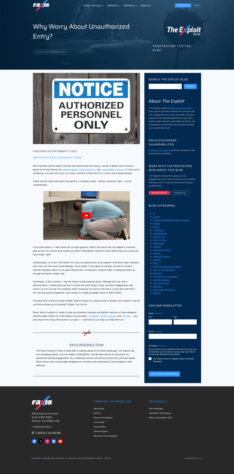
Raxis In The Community (164, 270)
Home (87, 5)
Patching (157, 253)
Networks (157, 247)
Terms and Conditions (103, 418)
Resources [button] (129, 5)
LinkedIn (112, 316)
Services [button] (96, 5)
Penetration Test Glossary (160, 413)
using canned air (87, 169)
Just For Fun (158, 237)
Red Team (157, 273)
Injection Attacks (160, 233)
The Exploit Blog (156, 408)
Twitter (103, 316)
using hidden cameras (113, 169)
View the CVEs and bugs (160, 150)
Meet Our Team (160, 240)
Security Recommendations (50, 52)
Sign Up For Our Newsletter (105, 436)
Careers (156, 217)
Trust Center (99, 422)
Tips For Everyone (161, 283)
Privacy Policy (99, 427)
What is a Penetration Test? (161, 418)
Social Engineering (161, 280)
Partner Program (101, 431)
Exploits (156, 223)
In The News (158, 230)
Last (175, 317)
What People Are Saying (163, 290)
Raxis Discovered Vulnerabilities (167, 266)
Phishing (156, 260)
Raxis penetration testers (181, 108)
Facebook (94, 316)
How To (156, 227)
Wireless (157, 293)
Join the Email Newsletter (164, 374)
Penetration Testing (161, 256)
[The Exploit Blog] (184, 30)
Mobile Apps (158, 243)
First (150, 317)
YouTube (126, 316)
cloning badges (70, 169)
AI (154, 213)
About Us (145, 5)
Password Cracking (161, 250)
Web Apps (157, 286)
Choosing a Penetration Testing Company (171, 220)
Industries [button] (112, 5)
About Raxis (99, 408)
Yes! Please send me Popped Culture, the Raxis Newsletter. (173, 360)
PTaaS (156, 263)
